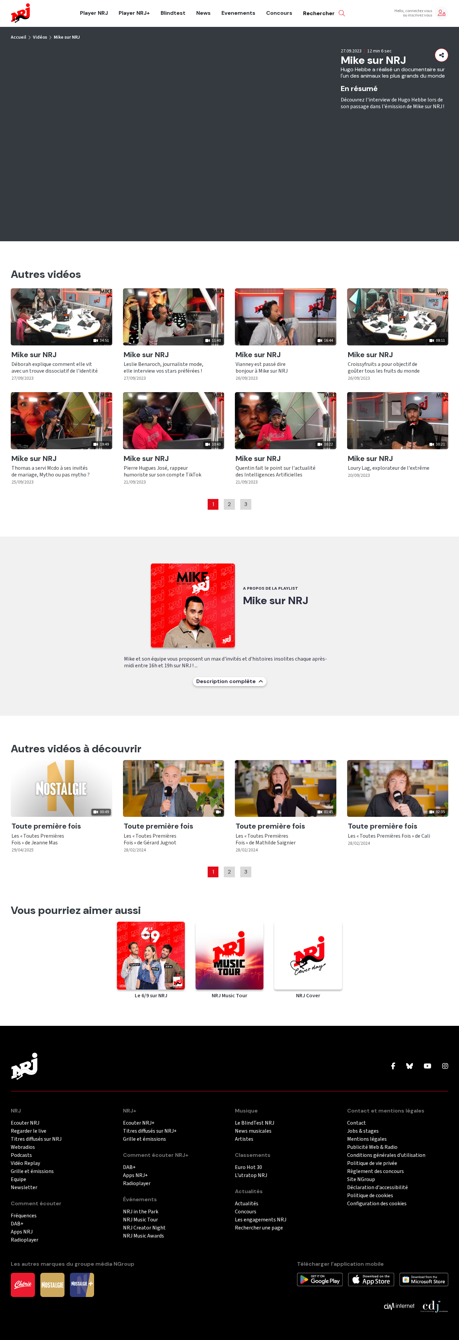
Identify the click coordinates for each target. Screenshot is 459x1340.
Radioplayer (24, 1240)
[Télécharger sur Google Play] (320, 1279)
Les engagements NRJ (260, 1219)
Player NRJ (94, 13)
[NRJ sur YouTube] (427, 1066)
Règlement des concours (375, 1171)
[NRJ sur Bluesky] (409, 1066)
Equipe (18, 1179)
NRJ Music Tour (140, 1219)
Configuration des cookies (377, 1203)
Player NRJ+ (134, 13)
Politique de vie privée (372, 1163)
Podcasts (21, 1155)
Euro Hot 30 (248, 1167)
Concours (279, 13)
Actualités (246, 1203)
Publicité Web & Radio (372, 1147)
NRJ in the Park (140, 1211)
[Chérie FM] (23, 1284)
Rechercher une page (259, 1227)
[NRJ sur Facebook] (393, 1066)
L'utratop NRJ (251, 1175)
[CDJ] (434, 1306)
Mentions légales (367, 1139)
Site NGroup (361, 1179)
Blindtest (173, 13)
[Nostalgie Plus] (82, 1284)
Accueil (18, 37)
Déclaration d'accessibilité (377, 1187)
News (203, 13)
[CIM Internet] (399, 1306)
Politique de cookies (370, 1195)
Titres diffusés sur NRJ (36, 1139)
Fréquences (24, 1215)
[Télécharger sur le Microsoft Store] (424, 1279)
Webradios (23, 1147)
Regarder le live (28, 1131)
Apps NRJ (22, 1232)
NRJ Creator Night (144, 1227)
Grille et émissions (32, 1171)
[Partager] (441, 55)
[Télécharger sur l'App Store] (371, 1279)
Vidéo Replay (25, 1163)
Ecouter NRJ (25, 1123)
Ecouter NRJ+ (139, 1123)
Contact (356, 1123)
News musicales (253, 1131)
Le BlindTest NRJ (254, 1123)
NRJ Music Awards (143, 1236)
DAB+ (17, 1223)
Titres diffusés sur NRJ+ (150, 1131)
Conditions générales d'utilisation (386, 1155)
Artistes (244, 1139)
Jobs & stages (363, 1131)
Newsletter (24, 1187)
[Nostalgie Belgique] (52, 1284)
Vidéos (40, 37)
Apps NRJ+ (135, 1175)
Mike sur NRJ (67, 37)
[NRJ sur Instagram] (445, 1066)
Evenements (238, 13)
